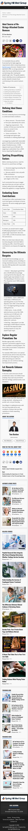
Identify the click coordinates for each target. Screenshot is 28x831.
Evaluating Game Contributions (12, 93)
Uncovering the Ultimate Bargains (13, 95)
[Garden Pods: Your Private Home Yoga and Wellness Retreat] (14, 619)
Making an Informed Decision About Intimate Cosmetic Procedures (6, 511)
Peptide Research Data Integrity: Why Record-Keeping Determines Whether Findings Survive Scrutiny (13, 554)
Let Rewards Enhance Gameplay (12, 99)
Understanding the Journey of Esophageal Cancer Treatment (11, 581)
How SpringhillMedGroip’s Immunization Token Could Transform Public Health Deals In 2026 (7, 775)
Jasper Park (6, 559)
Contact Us (13, 821)
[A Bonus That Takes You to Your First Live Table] (14, 644)
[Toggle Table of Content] (20, 87)
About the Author (8, 101)
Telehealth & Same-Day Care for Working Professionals (7, 785)
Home (9, 817)
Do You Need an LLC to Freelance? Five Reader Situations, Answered (6, 491)
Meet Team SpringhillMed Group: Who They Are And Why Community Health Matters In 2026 (7, 764)
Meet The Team (19, 819)
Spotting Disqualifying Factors (12, 91)
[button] (3, 40)
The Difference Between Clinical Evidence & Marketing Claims (6, 501)
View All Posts (20, 441)
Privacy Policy (16, 817)
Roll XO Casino (6, 67)
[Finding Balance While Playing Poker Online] (14, 669)
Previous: (12, 468)
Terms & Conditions (8, 819)
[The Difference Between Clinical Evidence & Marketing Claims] (14, 594)
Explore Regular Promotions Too (12, 97)
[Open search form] (25, 7)
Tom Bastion (8, 34)
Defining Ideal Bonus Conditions (12, 90)
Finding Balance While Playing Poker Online (13, 680)
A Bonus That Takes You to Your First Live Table (13, 655)
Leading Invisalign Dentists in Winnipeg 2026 (7, 754)
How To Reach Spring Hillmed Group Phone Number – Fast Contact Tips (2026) (6, 728)
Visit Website (8, 441)
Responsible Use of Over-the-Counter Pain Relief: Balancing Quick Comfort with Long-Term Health (6, 521)
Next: (13, 474)
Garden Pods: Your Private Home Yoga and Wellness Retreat (12, 630)
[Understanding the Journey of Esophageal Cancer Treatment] (14, 570)
